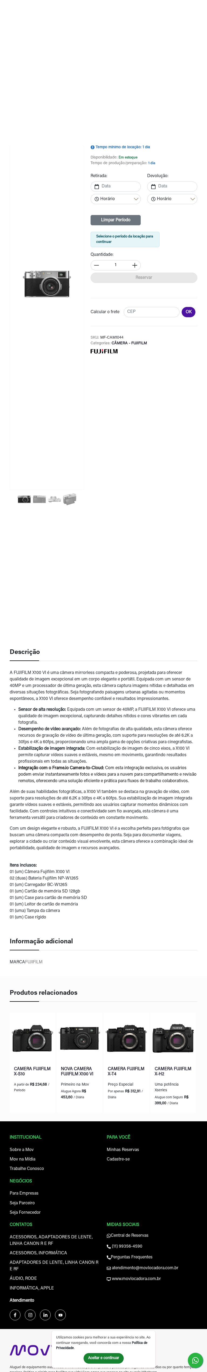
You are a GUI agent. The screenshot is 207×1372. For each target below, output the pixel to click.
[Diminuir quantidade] (96, 265)
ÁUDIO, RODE (23, 1279)
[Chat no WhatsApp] (195, 1360)
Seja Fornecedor (25, 1213)
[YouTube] (60, 1315)
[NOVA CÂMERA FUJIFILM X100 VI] (79, 1040)
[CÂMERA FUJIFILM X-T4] (126, 1040)
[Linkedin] (45, 1315)
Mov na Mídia (22, 1159)
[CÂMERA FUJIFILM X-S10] (32, 1040)
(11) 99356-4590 (126, 1246)
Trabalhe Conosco (27, 1169)
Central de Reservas (130, 1236)
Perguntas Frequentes (132, 1257)
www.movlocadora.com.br (136, 1279)
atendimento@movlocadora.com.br (144, 1268)
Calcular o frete (105, 312)
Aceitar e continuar (103, 1358)
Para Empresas (24, 1193)
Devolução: (157, 176)
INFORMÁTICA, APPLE (32, 1288)
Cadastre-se (118, 1159)
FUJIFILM (34, 962)
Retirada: (99, 176)
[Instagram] (30, 1315)
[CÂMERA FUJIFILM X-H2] (173, 1040)
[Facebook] (15, 1315)
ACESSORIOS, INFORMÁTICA (38, 1253)
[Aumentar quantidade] (134, 265)
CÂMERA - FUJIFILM (129, 343)
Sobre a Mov (22, 1150)
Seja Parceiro (22, 1203)
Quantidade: (102, 255)
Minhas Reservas (123, 1150)
